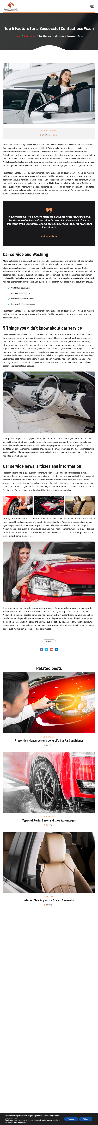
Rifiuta (86, 1119)
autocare (49, 641)
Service (49, 897)
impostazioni (22, 1122)
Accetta (71, 1119)
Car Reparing (49, 130)
